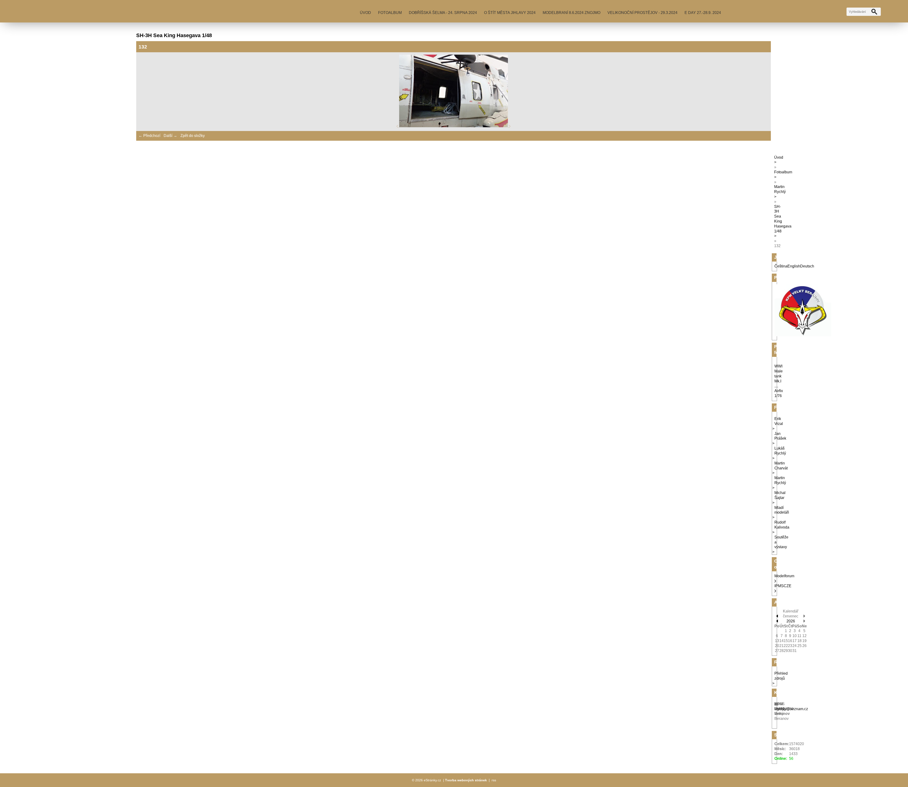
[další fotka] (510, 126)
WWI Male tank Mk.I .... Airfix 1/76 (778, 381)
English (793, 266)
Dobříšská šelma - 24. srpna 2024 (443, 13)
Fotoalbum (390, 13)
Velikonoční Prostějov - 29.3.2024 (642, 13)
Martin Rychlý (780, 189)
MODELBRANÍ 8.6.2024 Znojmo (571, 13)
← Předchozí (149, 136)
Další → (170, 136)
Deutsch (807, 266)
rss (494, 780)
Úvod (365, 13)
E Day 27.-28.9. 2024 (703, 13)
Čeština (780, 266)
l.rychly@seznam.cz (791, 709)
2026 (790, 621)
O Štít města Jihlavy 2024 (510, 13)
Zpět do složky (192, 136)
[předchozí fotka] (397, 126)
